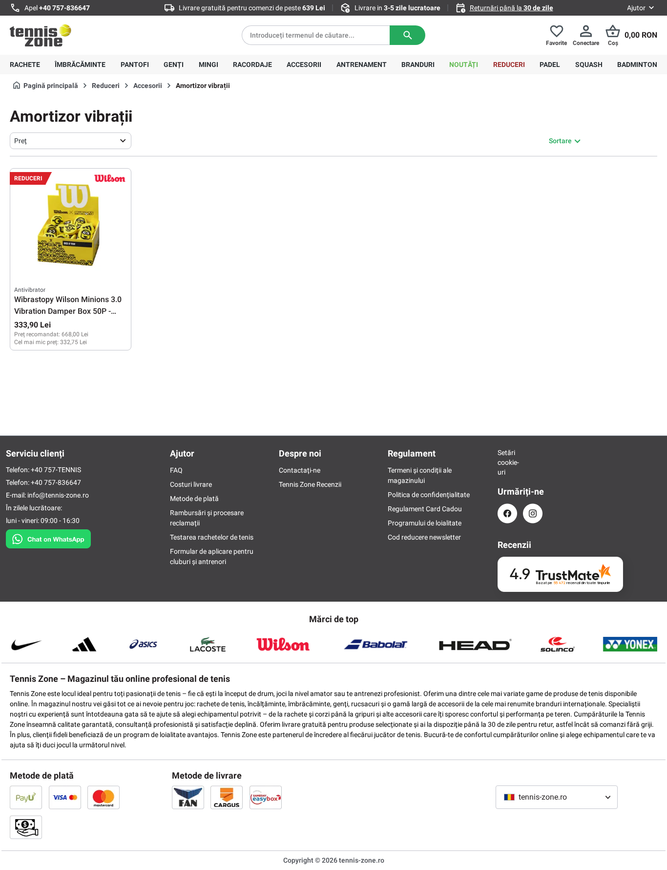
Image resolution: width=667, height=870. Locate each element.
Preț (20, 141)
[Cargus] (226, 797)
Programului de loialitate (424, 523)
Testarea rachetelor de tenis (211, 537)
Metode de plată (194, 498)
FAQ (176, 470)
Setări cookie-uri (507, 462)
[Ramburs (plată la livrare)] (26, 827)
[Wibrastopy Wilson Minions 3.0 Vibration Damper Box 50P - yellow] (70, 221)
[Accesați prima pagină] (40, 35)
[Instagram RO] (532, 513)
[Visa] (65, 797)
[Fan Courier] (188, 797)
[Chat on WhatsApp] (48, 537)
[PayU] (26, 797)
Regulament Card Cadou (425, 509)
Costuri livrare (191, 484)
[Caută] (407, 35)
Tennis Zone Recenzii (310, 484)
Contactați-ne (299, 470)
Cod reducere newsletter (424, 537)
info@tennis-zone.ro (58, 495)
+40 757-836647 (64, 8)
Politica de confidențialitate (429, 495)
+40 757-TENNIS (56, 470)
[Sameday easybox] (266, 797)
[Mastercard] (103, 797)
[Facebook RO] (507, 513)
